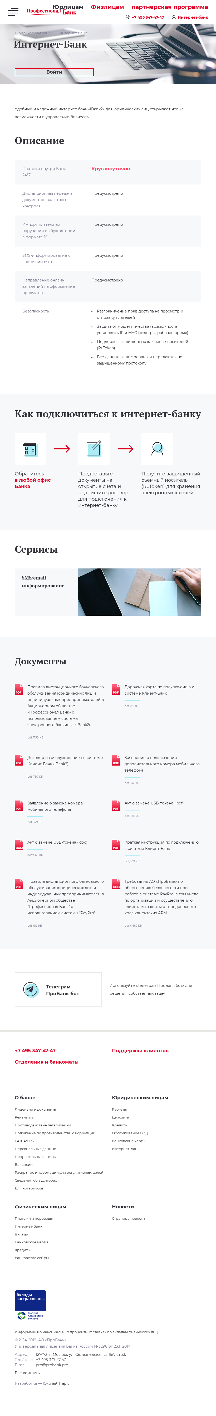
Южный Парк (56, 1383)
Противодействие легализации (43, 1125)
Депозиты (121, 1117)
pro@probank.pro (52, 1365)
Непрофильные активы (35, 1157)
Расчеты (119, 1109)
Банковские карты (128, 1141)
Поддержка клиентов (140, 1051)
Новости (123, 1207)
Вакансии (24, 1164)
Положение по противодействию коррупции (55, 1133)
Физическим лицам (40, 1207)
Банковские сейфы (32, 1258)
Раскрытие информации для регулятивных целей (59, 1172)
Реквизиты (24, 1117)
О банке (25, 1098)
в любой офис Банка (33, 483)
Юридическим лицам (34, 33)
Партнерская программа (169, 7)
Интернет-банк (193, 17)
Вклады (21, 1234)
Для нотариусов (29, 1188)
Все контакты (28, 1373)
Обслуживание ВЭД (130, 1133)
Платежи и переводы (34, 1218)
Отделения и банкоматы (46, 1062)
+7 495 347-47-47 (148, 17)
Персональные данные (35, 1149)
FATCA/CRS (24, 1141)
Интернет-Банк (73, 33)
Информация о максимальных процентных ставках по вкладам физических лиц (86, 1332)
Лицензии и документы (36, 1109)
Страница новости (128, 1218)
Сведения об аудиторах (36, 1180)
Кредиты (119, 1125)
